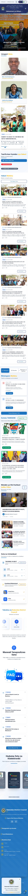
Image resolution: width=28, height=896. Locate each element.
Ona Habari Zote (14, 181)
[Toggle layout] (20, 880)
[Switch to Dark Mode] (16, 2)
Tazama (10, 393)
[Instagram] (12, 821)
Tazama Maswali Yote (13, 747)
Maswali (3, 1)
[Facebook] (15, 821)
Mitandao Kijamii (11, 1)
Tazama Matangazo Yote (14, 413)
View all (25, 487)
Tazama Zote (22, 562)
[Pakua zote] (22, 570)
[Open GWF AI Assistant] (24, 892)
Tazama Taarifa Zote (9, 160)
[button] (14, 697)
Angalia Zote (21, 418)
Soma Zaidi (5, 146)
